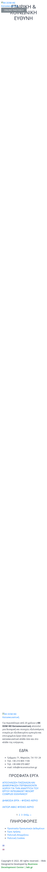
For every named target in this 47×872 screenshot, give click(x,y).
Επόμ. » (27, 814)
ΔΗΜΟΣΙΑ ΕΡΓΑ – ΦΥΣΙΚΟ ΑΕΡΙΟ (20, 800)
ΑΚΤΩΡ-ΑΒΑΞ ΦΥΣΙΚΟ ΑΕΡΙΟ (18, 807)
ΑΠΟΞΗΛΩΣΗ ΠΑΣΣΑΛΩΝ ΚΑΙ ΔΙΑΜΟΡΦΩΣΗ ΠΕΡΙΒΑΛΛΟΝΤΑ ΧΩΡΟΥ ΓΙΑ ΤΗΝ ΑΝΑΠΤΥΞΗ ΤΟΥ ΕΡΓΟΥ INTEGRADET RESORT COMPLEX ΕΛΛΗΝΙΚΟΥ (20, 788)
